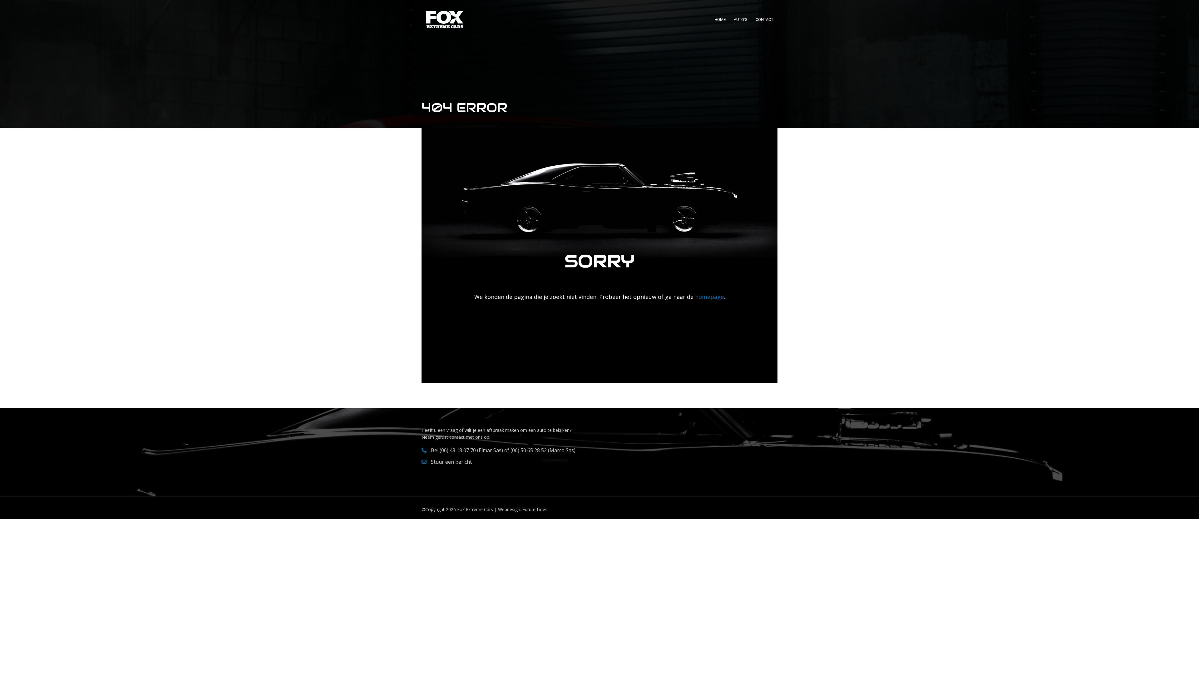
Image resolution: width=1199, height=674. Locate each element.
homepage (708, 296)
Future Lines (534, 509)
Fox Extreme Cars (475, 509)
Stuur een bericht (451, 461)
